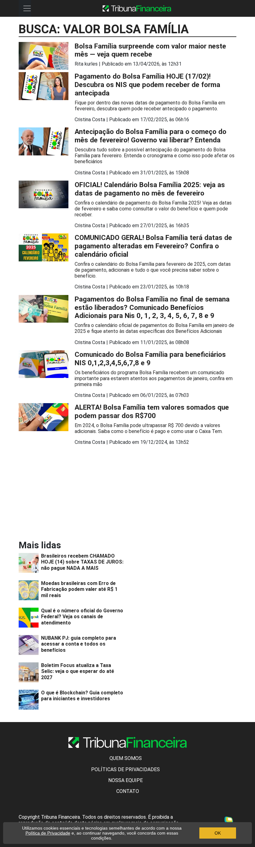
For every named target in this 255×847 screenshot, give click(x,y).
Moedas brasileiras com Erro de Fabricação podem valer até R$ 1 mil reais (79, 589)
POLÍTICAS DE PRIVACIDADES (125, 769)
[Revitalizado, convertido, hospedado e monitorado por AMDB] (230, 821)
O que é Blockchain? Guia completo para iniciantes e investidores (82, 696)
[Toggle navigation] (27, 8)
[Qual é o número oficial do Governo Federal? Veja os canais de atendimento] (30, 618)
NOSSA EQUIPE (125, 780)
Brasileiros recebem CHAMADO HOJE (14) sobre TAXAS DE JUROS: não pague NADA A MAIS (82, 562)
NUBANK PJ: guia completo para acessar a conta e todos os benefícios (78, 644)
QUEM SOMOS (125, 758)
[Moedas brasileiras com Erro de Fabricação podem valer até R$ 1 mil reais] (30, 590)
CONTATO (127, 791)
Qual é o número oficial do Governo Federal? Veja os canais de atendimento (82, 616)
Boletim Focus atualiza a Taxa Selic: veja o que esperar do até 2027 (77, 671)
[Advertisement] (71, 493)
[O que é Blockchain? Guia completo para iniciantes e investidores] (30, 700)
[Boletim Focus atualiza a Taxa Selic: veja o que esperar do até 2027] (30, 672)
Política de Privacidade (48, 833)
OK (218, 833)
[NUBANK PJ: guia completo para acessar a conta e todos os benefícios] (30, 645)
